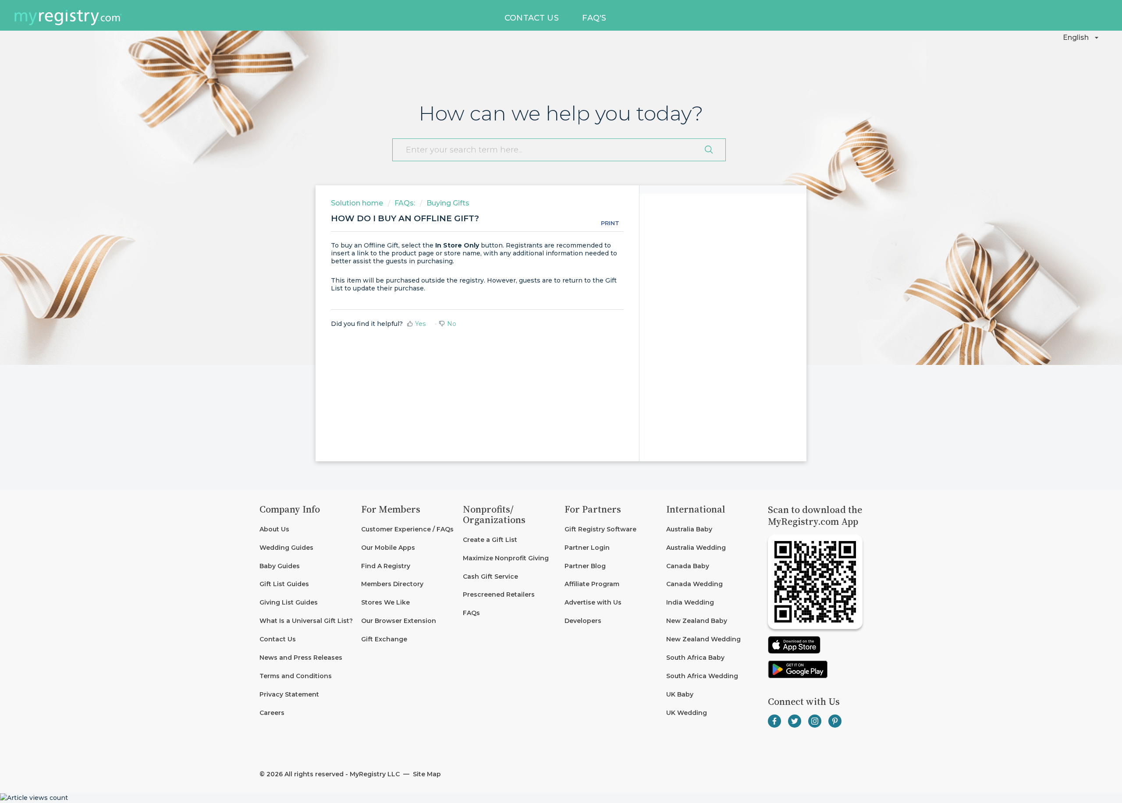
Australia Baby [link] (689, 529)
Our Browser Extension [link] (398, 621)
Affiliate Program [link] (592, 584)
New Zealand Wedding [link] (703, 639)
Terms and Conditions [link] (295, 676)
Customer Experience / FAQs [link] (407, 529)
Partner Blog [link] (585, 566)
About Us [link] (274, 529)
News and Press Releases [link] (300, 658)
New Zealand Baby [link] (696, 621)
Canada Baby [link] (687, 566)
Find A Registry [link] (385, 566)
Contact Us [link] (277, 639)
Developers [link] (583, 621)
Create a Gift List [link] (490, 540)
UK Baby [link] (679, 694)
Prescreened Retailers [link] (499, 594)
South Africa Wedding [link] (702, 676)
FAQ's (594, 18)
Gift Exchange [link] (384, 639)
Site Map (426, 774)
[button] (1081, 38)
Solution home (358, 203)
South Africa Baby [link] (695, 658)
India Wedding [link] (690, 602)
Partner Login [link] (587, 548)
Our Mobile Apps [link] (388, 548)
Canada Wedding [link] (694, 584)
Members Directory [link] (392, 584)
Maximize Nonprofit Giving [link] (506, 558)
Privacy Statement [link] (289, 694)
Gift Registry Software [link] (600, 529)
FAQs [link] (471, 613)
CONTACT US (531, 18)
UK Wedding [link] (686, 713)
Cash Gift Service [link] (490, 576)
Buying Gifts (447, 203)
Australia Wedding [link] (696, 548)
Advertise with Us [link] (593, 602)
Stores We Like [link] (385, 602)
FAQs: (404, 203)
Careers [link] (271, 713)
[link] (306, 548)
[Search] (708, 150)
